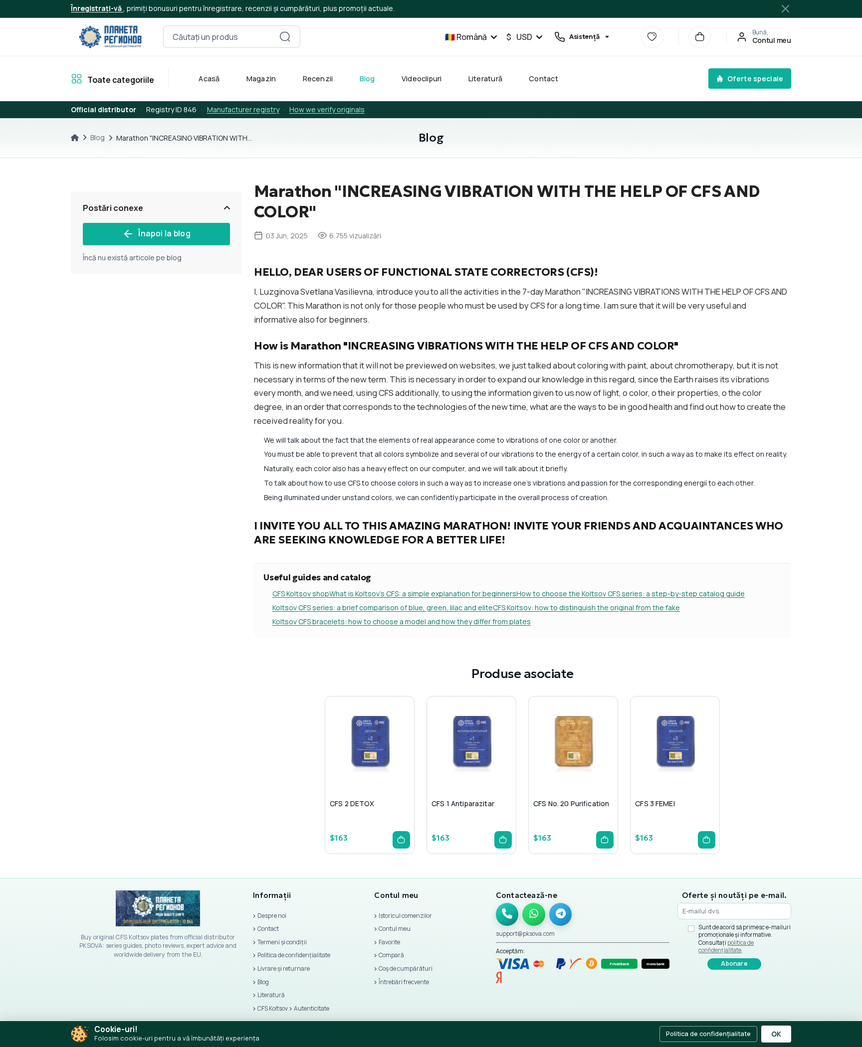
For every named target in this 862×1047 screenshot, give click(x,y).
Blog (367, 78)
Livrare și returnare (283, 968)
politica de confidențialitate (726, 946)
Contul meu (395, 928)
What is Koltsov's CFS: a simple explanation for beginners (422, 593)
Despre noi (271, 915)
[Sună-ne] (507, 914)
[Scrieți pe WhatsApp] (533, 914)
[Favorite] (652, 37)
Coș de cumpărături (405, 968)
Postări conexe (113, 207)
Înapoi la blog (164, 233)
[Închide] (785, 8)
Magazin (261, 78)
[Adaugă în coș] (401, 840)
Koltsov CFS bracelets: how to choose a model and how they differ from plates (401, 621)
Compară (391, 955)
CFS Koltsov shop (300, 593)
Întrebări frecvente (404, 982)
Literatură (485, 78)
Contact (544, 78)
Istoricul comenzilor (405, 915)
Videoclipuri (422, 78)
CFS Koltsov (272, 1008)
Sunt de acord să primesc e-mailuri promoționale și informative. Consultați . (744, 938)
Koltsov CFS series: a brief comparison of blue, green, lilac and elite (382, 607)
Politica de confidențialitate (293, 955)
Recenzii (318, 78)
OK (776, 1034)
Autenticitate (311, 1008)
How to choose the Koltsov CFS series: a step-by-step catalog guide (630, 593)
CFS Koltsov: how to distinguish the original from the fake (586, 607)
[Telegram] (560, 914)
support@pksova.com (525, 933)
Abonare (734, 963)
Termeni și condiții (282, 942)
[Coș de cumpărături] (699, 37)
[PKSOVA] (110, 37)
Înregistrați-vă (97, 8)
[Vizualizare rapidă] (343, 764)
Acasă (209, 78)
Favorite (389, 942)
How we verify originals (327, 109)
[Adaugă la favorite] (367, 764)
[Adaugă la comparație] (391, 764)
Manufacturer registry (243, 109)
